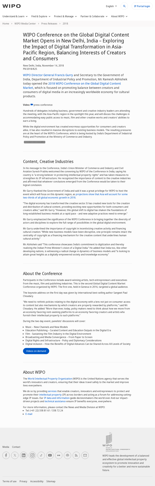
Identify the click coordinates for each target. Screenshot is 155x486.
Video (32, 104)
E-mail (28, 414)
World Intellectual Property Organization (50, 378)
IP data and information (56, 398)
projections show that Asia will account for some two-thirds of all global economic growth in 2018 (75, 196)
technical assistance (55, 401)
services (52, 391)
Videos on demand (36, 351)
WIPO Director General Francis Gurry (48, 75)
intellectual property (50, 394)
